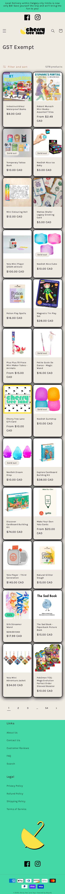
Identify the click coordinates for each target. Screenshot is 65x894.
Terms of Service (16, 809)
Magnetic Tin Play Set (46, 314)
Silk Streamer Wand (14, 625)
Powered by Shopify (44, 893)
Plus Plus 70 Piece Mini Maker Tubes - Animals (17, 365)
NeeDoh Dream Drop (14, 473)
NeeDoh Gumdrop (46, 419)
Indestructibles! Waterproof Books (16, 107)
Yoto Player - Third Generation (16, 576)
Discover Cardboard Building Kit (17, 524)
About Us (12, 732)
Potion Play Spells (16, 313)
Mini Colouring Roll (17, 212)
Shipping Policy (16, 801)
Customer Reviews (18, 748)
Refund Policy (15, 793)
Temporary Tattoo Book (16, 164)
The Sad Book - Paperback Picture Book (47, 627)
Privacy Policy (15, 785)
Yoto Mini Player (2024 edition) (15, 265)
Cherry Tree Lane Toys (28, 893)
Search (11, 763)
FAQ (9, 756)
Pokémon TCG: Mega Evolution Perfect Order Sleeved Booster (46, 681)
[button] (4, 31)
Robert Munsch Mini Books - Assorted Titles (45, 109)
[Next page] (56, 708)
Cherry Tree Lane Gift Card (15, 420)
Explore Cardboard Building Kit (47, 473)
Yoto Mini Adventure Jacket (16, 679)
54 (46, 708)
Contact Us (13, 740)
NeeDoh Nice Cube (47, 264)
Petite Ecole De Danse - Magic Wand (45, 365)
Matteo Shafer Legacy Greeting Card (45, 215)
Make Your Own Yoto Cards (45, 523)
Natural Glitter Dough (45, 576)
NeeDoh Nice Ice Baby (46, 164)
